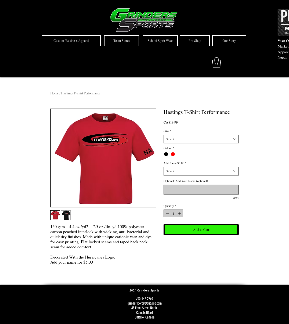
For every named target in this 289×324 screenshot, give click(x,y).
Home (54, 93)
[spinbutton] (173, 213)
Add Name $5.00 (175, 163)
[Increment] (179, 213)
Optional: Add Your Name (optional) (186, 181)
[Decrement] (166, 213)
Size (167, 131)
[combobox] (201, 139)
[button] (216, 62)
